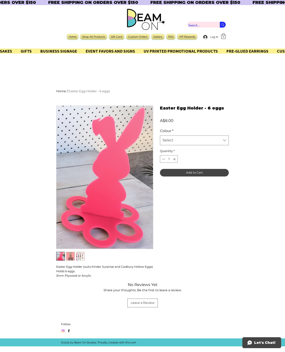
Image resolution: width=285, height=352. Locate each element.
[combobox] (194, 140)
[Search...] (223, 25)
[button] (223, 36)
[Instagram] (63, 331)
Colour (167, 131)
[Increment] (174, 159)
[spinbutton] (169, 159)
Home (61, 91)
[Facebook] (69, 331)
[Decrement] (163, 159)
